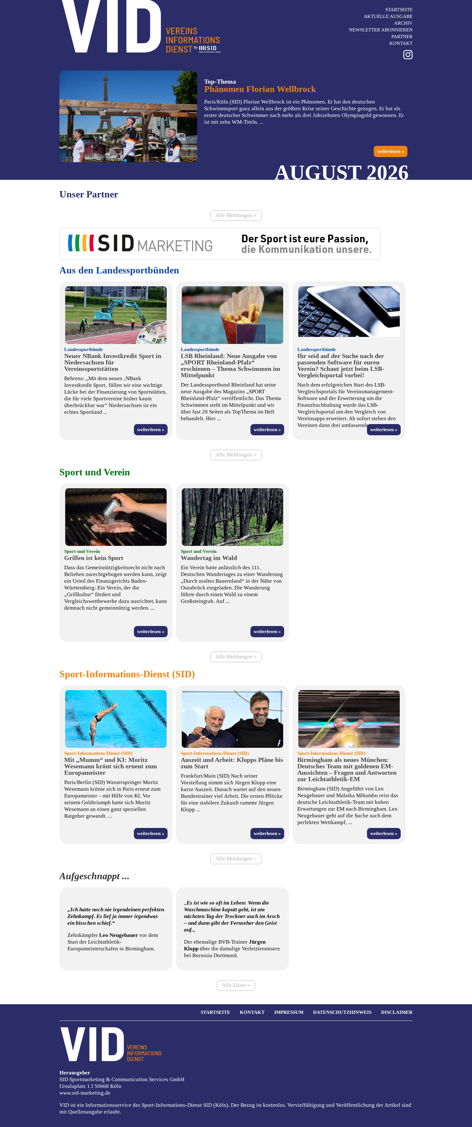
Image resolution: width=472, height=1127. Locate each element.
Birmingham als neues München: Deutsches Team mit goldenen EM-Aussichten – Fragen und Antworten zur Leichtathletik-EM (347, 769)
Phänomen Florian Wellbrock (260, 89)
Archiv (403, 23)
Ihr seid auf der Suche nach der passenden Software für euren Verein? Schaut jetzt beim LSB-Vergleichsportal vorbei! (340, 365)
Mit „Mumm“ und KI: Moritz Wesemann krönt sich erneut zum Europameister (110, 766)
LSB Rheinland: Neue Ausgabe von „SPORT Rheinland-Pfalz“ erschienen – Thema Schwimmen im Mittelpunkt (230, 365)
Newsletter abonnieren (381, 29)
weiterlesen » (390, 151)
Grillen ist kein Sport (93, 557)
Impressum (288, 1012)
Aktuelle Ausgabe (388, 16)
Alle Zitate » (236, 985)
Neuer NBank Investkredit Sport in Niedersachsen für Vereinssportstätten (112, 362)
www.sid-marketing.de (84, 1093)
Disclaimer (397, 1012)
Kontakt (401, 43)
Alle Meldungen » (236, 215)
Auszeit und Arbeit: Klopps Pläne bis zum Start (232, 763)
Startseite (399, 9)
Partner (402, 36)
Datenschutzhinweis (342, 1012)
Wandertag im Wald (209, 557)
